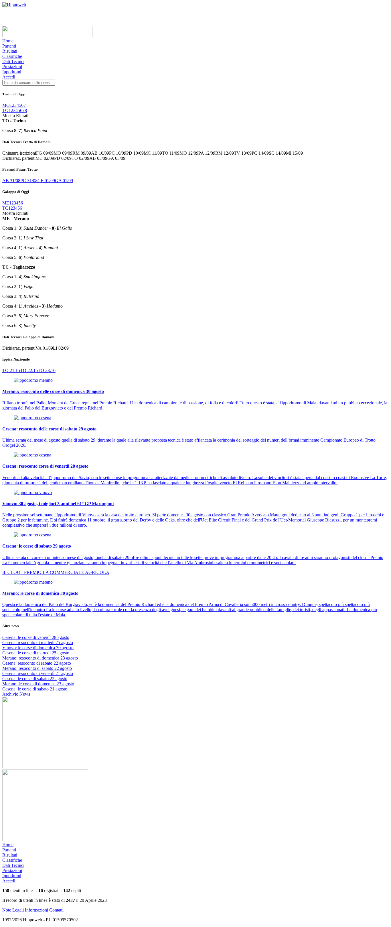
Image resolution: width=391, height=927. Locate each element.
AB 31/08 (11, 180)
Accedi (8, 76)
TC (5, 208)
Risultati (9, 51)
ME (5, 202)
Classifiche (12, 56)
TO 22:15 (29, 370)
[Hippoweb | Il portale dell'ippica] (14, 4)
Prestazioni (12, 66)
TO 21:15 (11, 370)
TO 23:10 (47, 370)
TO (5, 110)
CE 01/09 (46, 180)
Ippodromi (11, 71)
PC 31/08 (28, 180)
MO (6, 105)
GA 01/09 (64, 180)
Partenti (9, 46)
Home (7, 40)
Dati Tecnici (13, 61)
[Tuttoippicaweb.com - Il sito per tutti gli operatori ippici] (47, 35)
